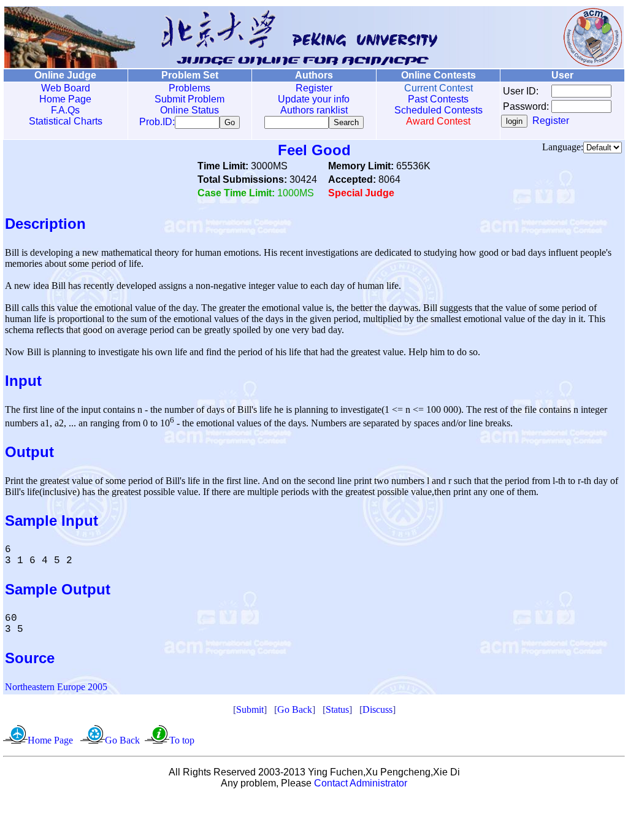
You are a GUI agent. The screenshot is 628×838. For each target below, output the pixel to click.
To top (181, 740)
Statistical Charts (65, 121)
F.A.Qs (65, 110)
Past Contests (438, 99)
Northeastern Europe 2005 (56, 687)
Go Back (294, 709)
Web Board (65, 88)
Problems (189, 88)
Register (314, 88)
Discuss (377, 709)
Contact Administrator (360, 783)
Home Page (65, 99)
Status (337, 709)
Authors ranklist (314, 110)
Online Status (189, 110)
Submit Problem (189, 99)
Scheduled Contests (438, 110)
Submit (250, 709)
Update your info (314, 99)
